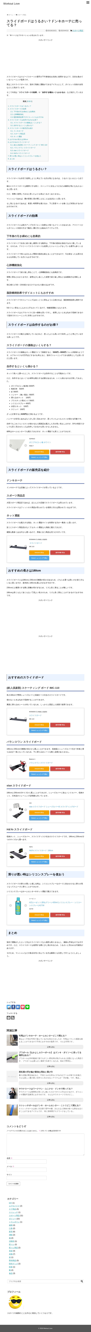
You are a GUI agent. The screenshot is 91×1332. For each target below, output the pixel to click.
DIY (10, 1203)
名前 (9, 1158)
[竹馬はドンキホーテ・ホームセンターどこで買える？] (12, 1040)
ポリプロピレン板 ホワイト (40, 442)
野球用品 (12, 1260)
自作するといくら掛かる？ (22, 125)
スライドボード (36, 543)
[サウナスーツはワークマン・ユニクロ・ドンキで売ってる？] (12, 1093)
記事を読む (51, 1047)
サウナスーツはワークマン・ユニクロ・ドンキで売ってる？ (46, 1089)
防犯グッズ (13, 1264)
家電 (11, 1232)
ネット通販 (16, 136)
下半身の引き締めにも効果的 (22, 112)
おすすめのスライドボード (19, 142)
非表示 (29, 101)
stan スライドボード (19, 150)
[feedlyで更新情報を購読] (8, 1018)
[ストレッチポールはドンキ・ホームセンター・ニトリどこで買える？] (12, 1110)
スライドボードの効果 (17, 109)
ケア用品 (12, 1209)
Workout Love (11, 3)
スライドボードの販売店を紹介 (20, 128)
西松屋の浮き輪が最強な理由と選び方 (36, 1072)
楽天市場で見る (60, 452)
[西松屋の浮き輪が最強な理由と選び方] (12, 1076)
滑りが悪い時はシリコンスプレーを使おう (24, 156)
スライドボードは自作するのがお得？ (23, 120)
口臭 (11, 1228)
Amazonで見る (39, 452)
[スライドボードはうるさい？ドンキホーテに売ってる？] (18, 1007)
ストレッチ (13, 1212)
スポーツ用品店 (17, 134)
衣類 (11, 1254)
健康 (11, 1225)
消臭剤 (11, 1241)
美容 (11, 1251)
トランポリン (14, 1222)
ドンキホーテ (17, 131)
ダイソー (12, 1219)
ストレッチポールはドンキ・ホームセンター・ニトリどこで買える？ (50, 1105)
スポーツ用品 (77, 31)
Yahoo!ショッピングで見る (39, 457)
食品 (11, 1273)
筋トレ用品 (13, 1248)
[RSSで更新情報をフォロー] (13, 1018)
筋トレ (11, 1244)
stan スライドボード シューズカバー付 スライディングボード (54, 807)
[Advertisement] (45, 57)
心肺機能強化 (17, 114)
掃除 (11, 1235)
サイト (9, 1175)
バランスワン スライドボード (23, 148)
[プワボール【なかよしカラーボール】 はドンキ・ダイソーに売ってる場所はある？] (12, 1057)
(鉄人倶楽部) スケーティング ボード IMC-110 (28, 145)
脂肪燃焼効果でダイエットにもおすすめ (27, 117)
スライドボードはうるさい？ (19, 106)
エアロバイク (14, 1206)
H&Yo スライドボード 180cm (41, 850)
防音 (11, 1267)
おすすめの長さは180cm (18, 139)
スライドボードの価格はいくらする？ (26, 123)
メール (10, 1166)
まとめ (11, 159)
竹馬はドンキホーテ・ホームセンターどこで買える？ (43, 1036)
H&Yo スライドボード (20, 153)
